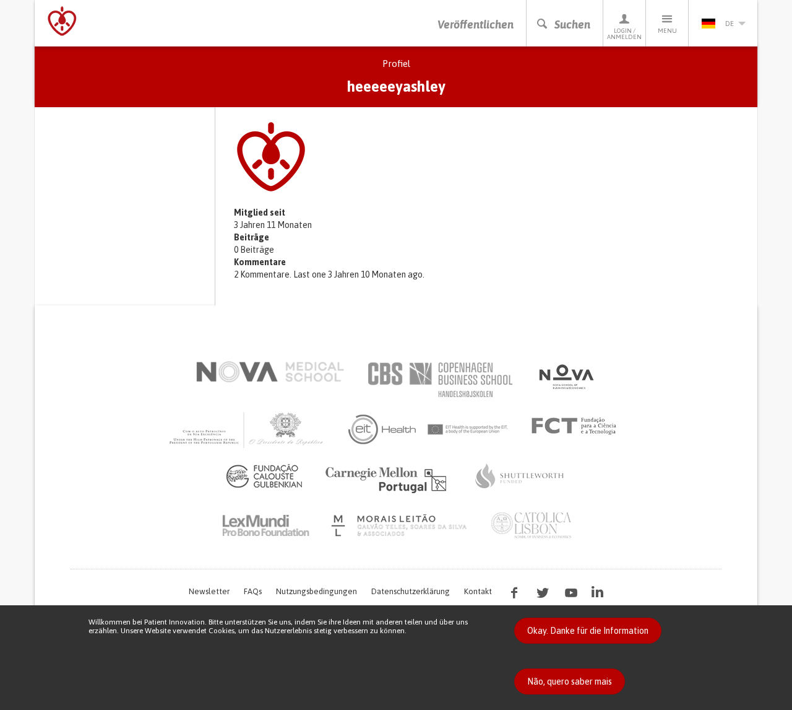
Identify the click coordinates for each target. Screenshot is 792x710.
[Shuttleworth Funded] (520, 475)
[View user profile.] (489, 157)
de (729, 23)
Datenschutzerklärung (410, 591)
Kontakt (478, 591)
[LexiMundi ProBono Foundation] (265, 525)
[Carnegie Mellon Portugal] (388, 478)
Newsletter (209, 591)
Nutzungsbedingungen (316, 591)
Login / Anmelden (624, 33)
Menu (667, 30)
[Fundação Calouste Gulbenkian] (264, 475)
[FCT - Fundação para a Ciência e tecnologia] (577, 426)
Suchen (572, 24)
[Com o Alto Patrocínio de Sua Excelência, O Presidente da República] (247, 429)
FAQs (253, 591)
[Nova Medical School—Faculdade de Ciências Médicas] (270, 371)
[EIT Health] (428, 429)
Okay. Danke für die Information (587, 631)
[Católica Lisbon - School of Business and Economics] (531, 525)
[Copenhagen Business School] (439, 379)
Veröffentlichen (475, 24)
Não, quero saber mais (569, 681)
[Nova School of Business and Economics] (565, 376)
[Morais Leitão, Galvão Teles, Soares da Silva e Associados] (400, 525)
